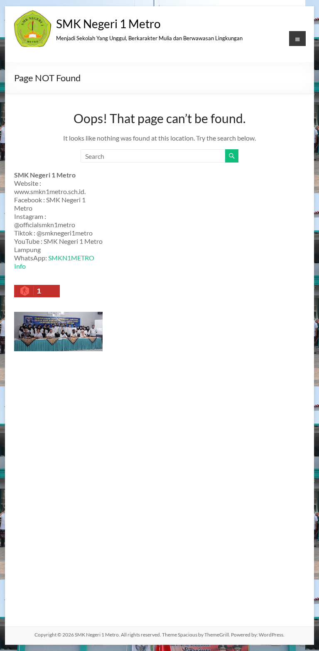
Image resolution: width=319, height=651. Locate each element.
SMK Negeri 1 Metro (108, 24)
